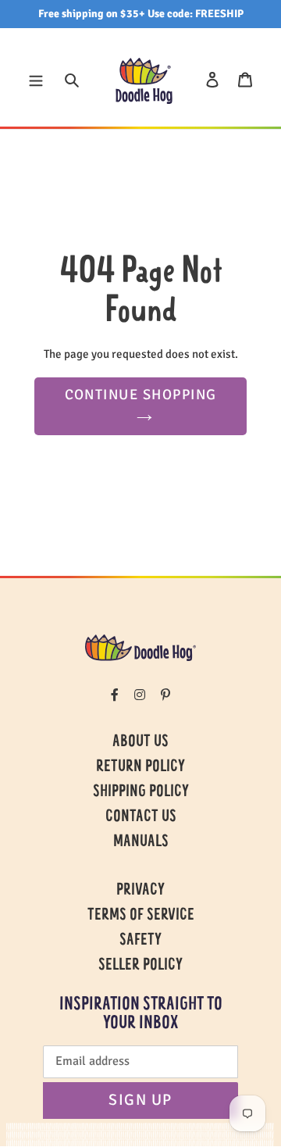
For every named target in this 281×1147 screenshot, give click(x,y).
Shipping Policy (141, 792)
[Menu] (36, 79)
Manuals (141, 842)
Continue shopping (141, 394)
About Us (140, 742)
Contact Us (140, 817)
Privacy (140, 891)
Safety (140, 941)
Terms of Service (140, 916)
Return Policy (140, 767)
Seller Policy (140, 966)
